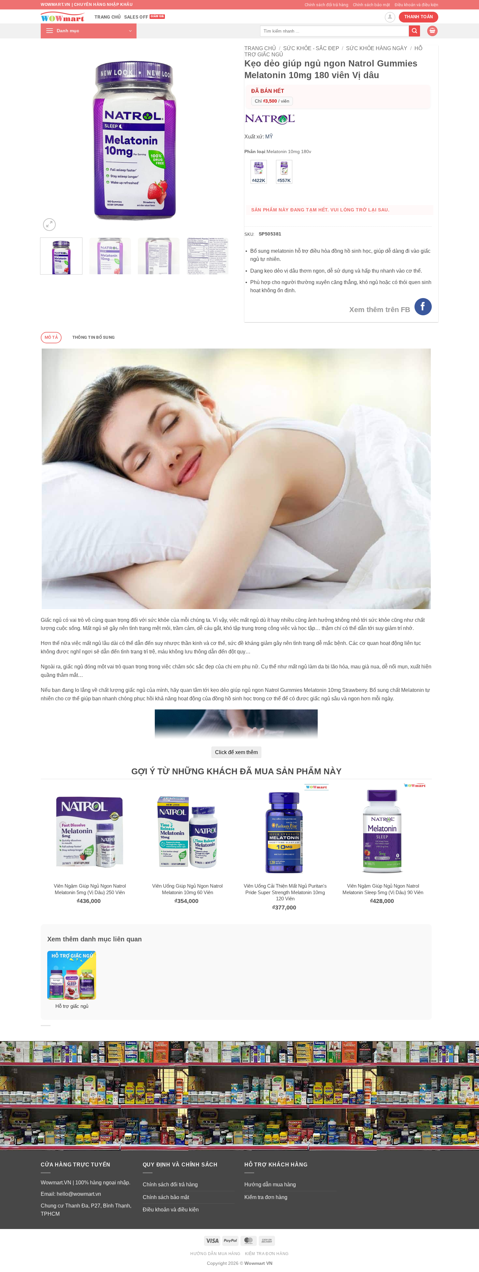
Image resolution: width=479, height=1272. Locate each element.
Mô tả (51, 337)
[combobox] (334, 30)
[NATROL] (271, 119)
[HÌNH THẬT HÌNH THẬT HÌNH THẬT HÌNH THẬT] (134, 139)
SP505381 (270, 233)
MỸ (269, 136)
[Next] (216, 139)
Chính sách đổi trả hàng (326, 4)
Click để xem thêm (236, 752)
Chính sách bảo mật (371, 4)
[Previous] (53, 139)
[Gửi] (414, 30)
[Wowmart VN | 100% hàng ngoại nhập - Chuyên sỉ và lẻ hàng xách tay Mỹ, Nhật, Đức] (63, 16)
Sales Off (136, 17)
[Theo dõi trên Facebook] (423, 306)
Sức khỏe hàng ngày (376, 48)
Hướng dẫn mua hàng (270, 1184)
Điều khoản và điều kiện (416, 4)
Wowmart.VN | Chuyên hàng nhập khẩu (87, 4)
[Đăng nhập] (390, 17)
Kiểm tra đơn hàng (265, 1197)
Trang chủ (107, 17)
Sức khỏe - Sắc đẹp (311, 48)
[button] (89, 30)
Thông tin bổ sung (93, 337)
